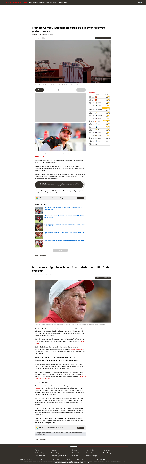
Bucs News (43, 255)
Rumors (35, 2)
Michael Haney (38, 274)
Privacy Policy (76, 453)
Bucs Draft (43, 439)
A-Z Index (75, 455)
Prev (39, 90)
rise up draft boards (77, 349)
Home (36, 255)
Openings (54, 450)
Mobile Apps (106, 450)
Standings (49, 2)
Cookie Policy (107, 453)
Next (81, 90)
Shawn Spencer (39, 34)
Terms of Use (90, 453)
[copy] (44, 38)
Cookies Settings (91, 455)
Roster (55, 2)
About (37, 450)
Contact (74, 450)
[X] (138, 2)
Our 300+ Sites (90, 450)
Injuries (61, 2)
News (30, 2)
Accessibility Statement (58, 455)
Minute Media (27, 459)
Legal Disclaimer (40, 455)
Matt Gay (39, 157)
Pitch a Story (55, 453)
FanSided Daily (39, 453)
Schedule (42, 2)
